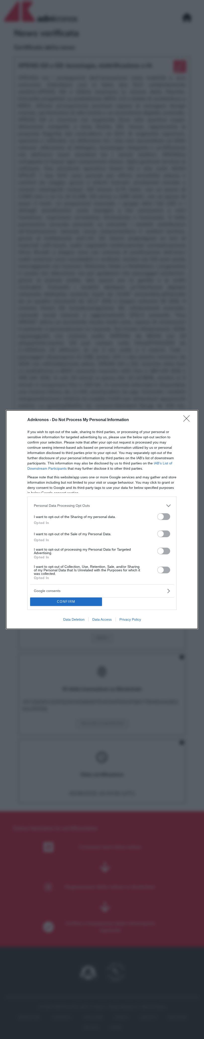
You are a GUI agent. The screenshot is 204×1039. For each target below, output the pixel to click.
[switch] (163, 516)
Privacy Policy (130, 619)
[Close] (188, 420)
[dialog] (102, 519)
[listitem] (102, 505)
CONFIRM (66, 601)
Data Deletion (74, 619)
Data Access (102, 619)
